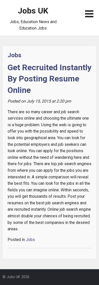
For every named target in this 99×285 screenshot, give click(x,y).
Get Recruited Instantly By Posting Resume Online (49, 79)
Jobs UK (33, 11)
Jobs (14, 55)
